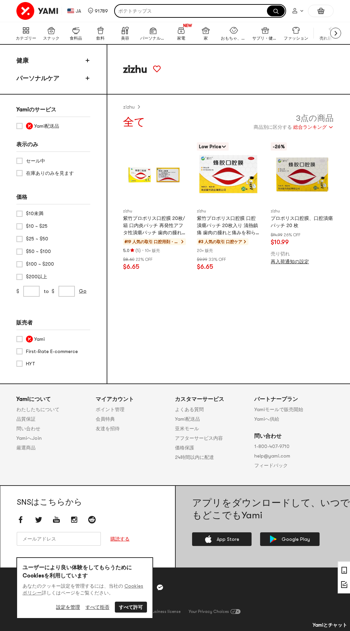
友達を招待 (108, 428)
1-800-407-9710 (272, 446)
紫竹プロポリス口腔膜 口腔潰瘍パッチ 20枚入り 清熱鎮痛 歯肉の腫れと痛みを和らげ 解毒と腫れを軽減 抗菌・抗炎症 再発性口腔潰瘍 (227, 225)
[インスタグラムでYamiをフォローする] (74, 520)
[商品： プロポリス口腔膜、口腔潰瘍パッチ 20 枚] (302, 174)
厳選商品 (26, 447)
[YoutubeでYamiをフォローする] (56, 520)
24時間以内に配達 (194, 457)
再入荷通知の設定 (290, 261)
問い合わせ (28, 428)
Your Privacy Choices (209, 611)
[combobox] (294, 128)
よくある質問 (189, 409)
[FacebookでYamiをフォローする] (21, 520)
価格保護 (184, 447)
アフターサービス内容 (199, 438)
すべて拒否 (97, 607)
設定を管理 (68, 607)
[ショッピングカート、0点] (321, 11)
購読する (120, 539)
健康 (22, 60)
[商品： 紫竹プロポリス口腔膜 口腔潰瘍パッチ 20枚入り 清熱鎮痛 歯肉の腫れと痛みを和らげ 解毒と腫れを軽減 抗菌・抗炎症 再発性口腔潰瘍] (228, 174)
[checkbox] (53, 126)
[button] (97, 11)
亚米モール (187, 428)
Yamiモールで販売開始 (278, 409)
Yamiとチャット (330, 625)
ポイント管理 (110, 409)
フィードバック (271, 465)
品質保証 (26, 419)
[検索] (276, 10)
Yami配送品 (187, 419)
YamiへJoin (29, 438)
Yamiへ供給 (266, 419)
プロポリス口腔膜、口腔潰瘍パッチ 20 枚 (302, 221)
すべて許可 (131, 607)
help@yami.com (272, 456)
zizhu (129, 107)
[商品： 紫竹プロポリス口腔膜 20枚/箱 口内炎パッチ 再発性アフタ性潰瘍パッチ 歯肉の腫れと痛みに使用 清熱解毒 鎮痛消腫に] (154, 174)
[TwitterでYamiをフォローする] (39, 520)
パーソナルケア (37, 78)
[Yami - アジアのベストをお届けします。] (37, 11)
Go (82, 291)
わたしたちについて (37, 409)
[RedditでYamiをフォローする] (92, 520)
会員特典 (105, 419)
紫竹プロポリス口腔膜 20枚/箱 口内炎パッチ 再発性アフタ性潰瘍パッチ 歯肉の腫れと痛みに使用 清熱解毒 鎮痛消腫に (154, 225)
